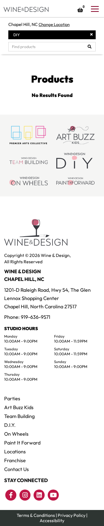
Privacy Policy (71, 515)
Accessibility (52, 520)
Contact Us (16, 469)
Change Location (54, 24)
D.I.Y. (10, 425)
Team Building (19, 416)
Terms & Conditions (36, 515)
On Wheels (16, 434)
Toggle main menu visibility (94, 8)
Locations (15, 451)
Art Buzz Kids (19, 407)
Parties (12, 398)
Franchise (15, 460)
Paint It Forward (22, 443)
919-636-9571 (35, 317)
